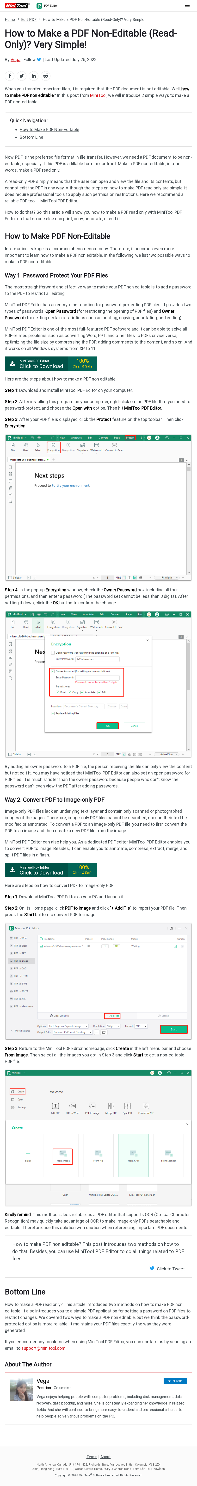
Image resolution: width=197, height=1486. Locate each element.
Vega (15, 59)
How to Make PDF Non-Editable (49, 129)
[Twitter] (40, 59)
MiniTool (98, 95)
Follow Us (177, 1381)
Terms (91, 1457)
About (105, 1457)
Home (10, 19)
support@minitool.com (43, 1348)
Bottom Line (31, 137)
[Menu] (187, 6)
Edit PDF (29, 19)
